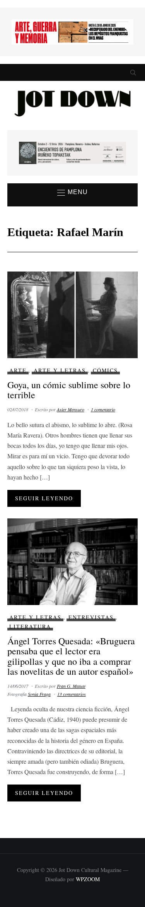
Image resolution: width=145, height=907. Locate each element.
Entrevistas (91, 617)
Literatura (30, 626)
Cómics (105, 370)
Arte (18, 370)
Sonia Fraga (39, 694)
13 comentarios (71, 694)
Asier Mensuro (70, 409)
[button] (72, 192)
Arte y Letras (60, 370)
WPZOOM (88, 879)
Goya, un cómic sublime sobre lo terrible (68, 390)
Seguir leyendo (44, 498)
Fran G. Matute (71, 686)
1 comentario (103, 409)
